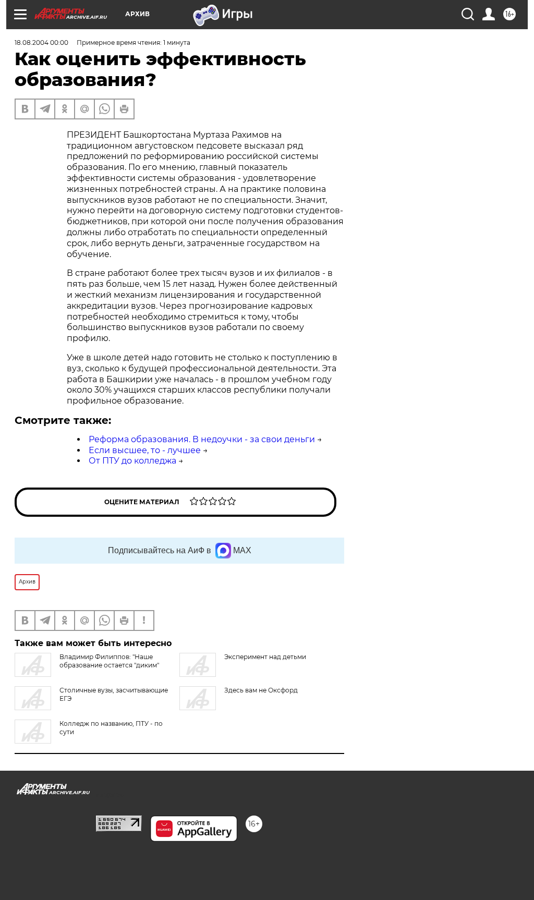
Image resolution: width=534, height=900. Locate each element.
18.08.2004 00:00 (41, 42)
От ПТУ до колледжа (132, 461)
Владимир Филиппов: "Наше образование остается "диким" (109, 661)
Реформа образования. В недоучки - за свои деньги (202, 439)
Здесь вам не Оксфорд (261, 690)
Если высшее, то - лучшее (145, 450)
